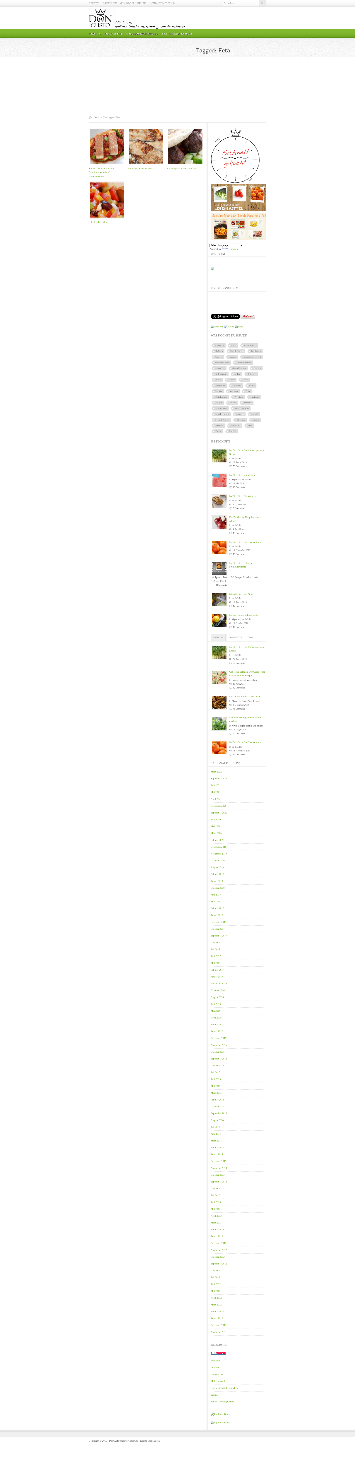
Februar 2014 (217, 1147)
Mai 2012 (216, 1291)
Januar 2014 (217, 1154)
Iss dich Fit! (109, 3)
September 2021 (219, 778)
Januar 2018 (217, 915)
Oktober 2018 (218, 887)
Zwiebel (232, 431)
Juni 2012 (216, 1284)
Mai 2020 (216, 826)
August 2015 (217, 1065)
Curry (233, 345)
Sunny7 (215, 1394)
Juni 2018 (216, 894)
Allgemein (236, 479)
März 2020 (216, 833)
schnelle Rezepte (242, 408)
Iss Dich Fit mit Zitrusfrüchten (244, 614)
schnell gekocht (222, 414)
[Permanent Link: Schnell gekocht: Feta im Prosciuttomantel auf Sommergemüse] (108, 165)
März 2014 (216, 1140)
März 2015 (216, 1092)
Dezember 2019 (218, 846)
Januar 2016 (217, 1031)
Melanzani (237, 385)
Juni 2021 (216, 785)
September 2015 (219, 1058)
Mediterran (220, 385)
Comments (235, 637)
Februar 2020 (217, 840)
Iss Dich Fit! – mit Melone (242, 475)
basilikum (219, 345)
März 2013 (216, 1222)
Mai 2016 (216, 1010)
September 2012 (219, 1263)
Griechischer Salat (98, 222)
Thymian (241, 420)
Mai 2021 (216, 792)
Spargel (254, 414)
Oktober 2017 (218, 928)
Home (96, 117)
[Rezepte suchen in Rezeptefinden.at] (220, 1414)
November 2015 (219, 1045)
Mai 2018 (216, 901)
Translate (233, 248)
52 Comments (239, 687)
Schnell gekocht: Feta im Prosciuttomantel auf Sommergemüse (101, 172)
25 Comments (239, 733)
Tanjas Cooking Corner (222, 1401)
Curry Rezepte (250, 345)
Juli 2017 (215, 949)
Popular (218, 637)
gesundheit (220, 368)
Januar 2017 (217, 976)
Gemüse (218, 357)
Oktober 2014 (218, 1106)
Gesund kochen (239, 368)
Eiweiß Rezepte (237, 351)
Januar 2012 (217, 1318)
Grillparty (252, 374)
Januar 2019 (217, 881)
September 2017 (219, 935)
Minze (252, 385)
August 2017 (217, 942)
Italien (218, 380)
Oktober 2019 (218, 860)
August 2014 (217, 1120)
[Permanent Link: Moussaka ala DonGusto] (147, 165)
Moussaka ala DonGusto (140, 168)
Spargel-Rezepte (222, 420)
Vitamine (219, 425)
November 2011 (219, 1332)
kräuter (232, 380)
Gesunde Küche (222, 362)
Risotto (233, 402)
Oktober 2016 (218, 990)
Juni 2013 (216, 1202)
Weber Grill (236, 425)
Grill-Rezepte (221, 374)
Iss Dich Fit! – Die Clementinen (245, 542)
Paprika (218, 391)
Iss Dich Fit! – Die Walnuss (242, 496)
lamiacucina (217, 1374)
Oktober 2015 (218, 1051)
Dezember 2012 (218, 1243)
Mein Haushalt (218, 1381)
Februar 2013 (217, 1229)
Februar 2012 (217, 1311)
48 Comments (239, 708)
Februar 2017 (217, 969)
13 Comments (239, 487)
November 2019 (219, 853)
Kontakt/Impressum (162, 3)
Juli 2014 (215, 1127)
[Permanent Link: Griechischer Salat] (108, 218)
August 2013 (217, 1188)
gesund (233, 357)
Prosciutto (239, 397)
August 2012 (217, 1270)
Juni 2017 (216, 956)
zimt (250, 425)
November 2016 (219, 983)
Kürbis (245, 380)
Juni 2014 (216, 1133)
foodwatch (216, 1367)
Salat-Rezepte (221, 408)
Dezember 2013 (218, 1161)
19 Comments (239, 554)
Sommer (240, 414)
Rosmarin (248, 402)
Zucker (218, 431)
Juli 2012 (215, 1277)
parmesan (234, 391)
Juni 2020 (216, 819)
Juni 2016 (216, 1004)
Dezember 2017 (218, 922)
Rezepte (94, 3)
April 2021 (216, 799)
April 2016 (216, 1017)
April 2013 (216, 1215)
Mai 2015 (216, 1086)
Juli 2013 (215, 1195)
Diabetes (219, 351)
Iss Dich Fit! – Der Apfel (241, 593)
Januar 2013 (217, 1236)
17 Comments (239, 606)
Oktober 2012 (218, 1256)
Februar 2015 (217, 1099)
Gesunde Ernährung (133, 3)
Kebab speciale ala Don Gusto (182, 168)
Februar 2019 (217, 874)
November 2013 (219, 1168)
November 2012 (219, 1250)
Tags (250, 637)
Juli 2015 (215, 1072)
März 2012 (216, 1304)
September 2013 (219, 1181)
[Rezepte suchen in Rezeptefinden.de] (220, 1422)
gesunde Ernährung (252, 357)
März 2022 (216, 771)
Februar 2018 (217, 908)
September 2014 (219, 1113)
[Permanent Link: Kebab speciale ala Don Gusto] (186, 165)
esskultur (215, 1360)
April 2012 (216, 1297)
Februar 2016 (217, 1024)
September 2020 (219, 812)
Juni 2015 (216, 1079)
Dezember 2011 (218, 1325)
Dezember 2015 (218, 1038)
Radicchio (255, 397)
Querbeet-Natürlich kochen (224, 1388)
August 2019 (217, 867)
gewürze (257, 368)
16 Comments (239, 627)
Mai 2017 (216, 963)
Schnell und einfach (251, 577)
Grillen (237, 374)
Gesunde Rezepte (244, 362)
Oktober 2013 (218, 1174)
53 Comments (239, 466)
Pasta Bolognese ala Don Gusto (245, 696)
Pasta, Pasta (247, 701)
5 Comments (238, 508)
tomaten (256, 420)
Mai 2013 (216, 1209)
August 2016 (217, 997)
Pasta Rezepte (221, 397)
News (234, 725)
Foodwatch (256, 351)
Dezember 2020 (218, 805)
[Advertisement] (177, 86)
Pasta (248, 391)
